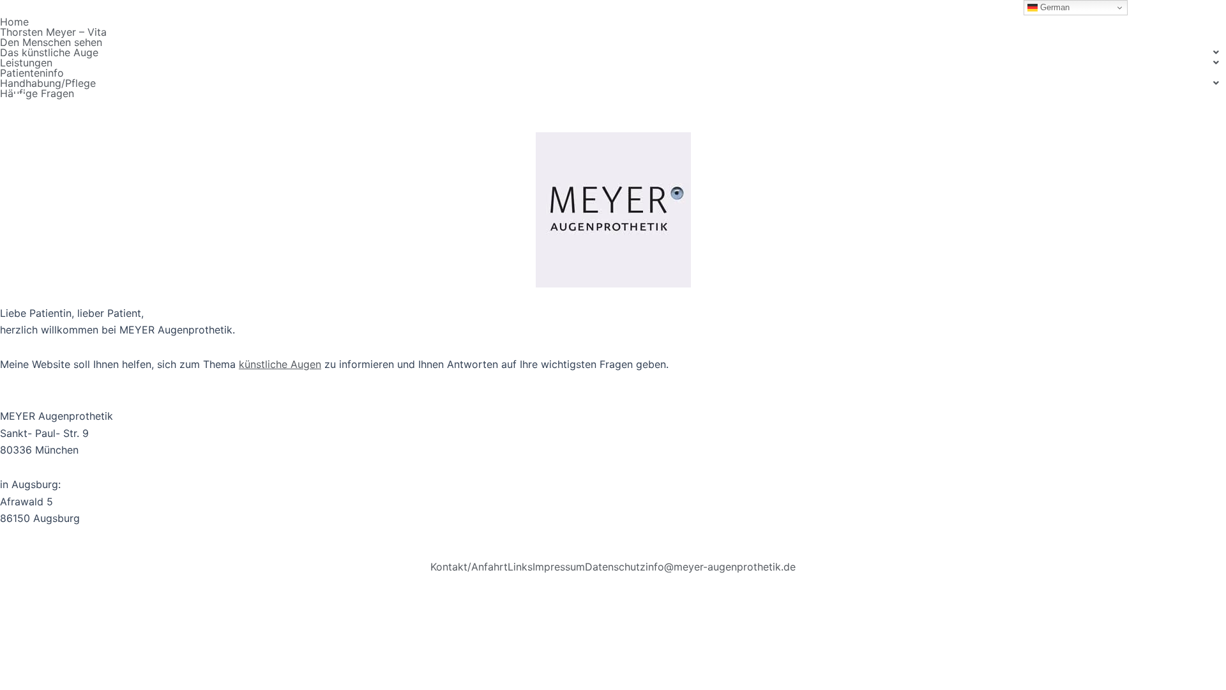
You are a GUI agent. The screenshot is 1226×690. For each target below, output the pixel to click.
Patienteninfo (32, 73)
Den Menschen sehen (51, 42)
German (1054, 7)
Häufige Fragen (37, 93)
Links (520, 567)
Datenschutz (615, 567)
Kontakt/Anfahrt (469, 567)
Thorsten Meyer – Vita (53, 32)
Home (14, 22)
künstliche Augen (280, 364)
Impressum (559, 567)
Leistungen (26, 62)
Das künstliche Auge (49, 52)
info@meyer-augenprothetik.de (721, 567)
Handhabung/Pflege (48, 83)
